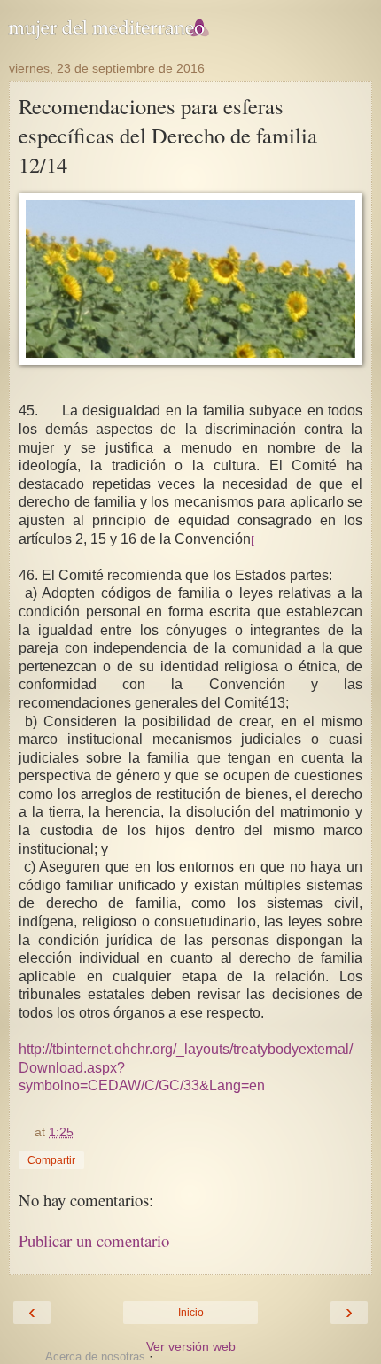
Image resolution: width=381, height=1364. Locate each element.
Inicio (191, 1312)
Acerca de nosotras (95, 1356)
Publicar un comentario (94, 1240)
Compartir (51, 1160)
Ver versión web (191, 1346)
